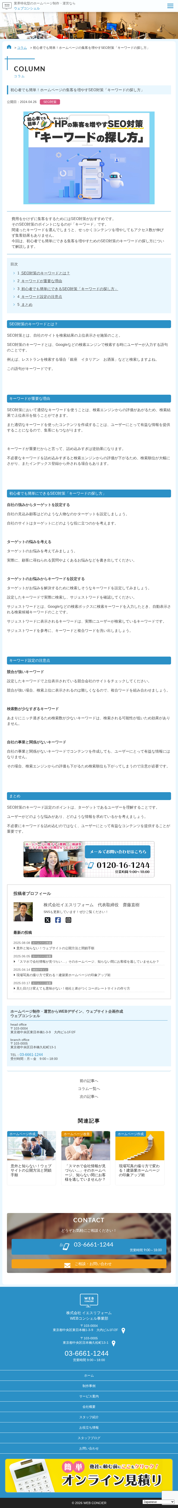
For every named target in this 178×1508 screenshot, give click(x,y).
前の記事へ (89, 1081)
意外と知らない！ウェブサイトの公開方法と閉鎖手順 (55, 948)
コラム (22, 48)
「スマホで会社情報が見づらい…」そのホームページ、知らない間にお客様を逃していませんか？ (87, 961)
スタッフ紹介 (89, 1417)
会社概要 (89, 1407)
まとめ (26, 305)
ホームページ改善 (41, 956)
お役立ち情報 (89, 1427)
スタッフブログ (89, 1438)
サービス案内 (89, 1396)
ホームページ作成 (41, 943)
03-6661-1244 (31, 1054)
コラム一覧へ (89, 1089)
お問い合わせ (89, 1448)
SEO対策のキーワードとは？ (45, 273)
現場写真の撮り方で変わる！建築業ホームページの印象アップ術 (63, 975)
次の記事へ (89, 1096)
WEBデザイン (39, 969)
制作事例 (89, 1386)
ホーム (89, 1375)
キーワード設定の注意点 (41, 297)
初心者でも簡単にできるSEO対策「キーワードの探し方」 (69, 289)
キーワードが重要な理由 (41, 281)
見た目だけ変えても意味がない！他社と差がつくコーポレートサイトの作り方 (73, 988)
